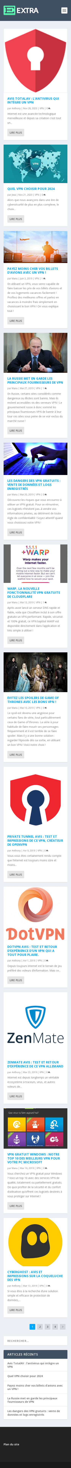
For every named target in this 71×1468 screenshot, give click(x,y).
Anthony (16, 108)
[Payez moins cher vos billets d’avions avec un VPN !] (36, 247)
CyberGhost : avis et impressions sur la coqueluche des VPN (35, 1276)
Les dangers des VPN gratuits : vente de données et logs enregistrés (34, 485)
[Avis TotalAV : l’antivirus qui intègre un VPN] (36, 61)
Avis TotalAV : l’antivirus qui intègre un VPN (33, 100)
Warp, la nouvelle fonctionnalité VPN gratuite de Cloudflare (33, 593)
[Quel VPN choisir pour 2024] (36, 164)
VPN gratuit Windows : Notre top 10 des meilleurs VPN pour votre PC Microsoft (33, 1158)
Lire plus (16, 132)
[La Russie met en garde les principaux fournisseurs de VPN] (36, 353)
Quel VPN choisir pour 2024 (31, 189)
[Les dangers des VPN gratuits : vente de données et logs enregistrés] (36, 459)
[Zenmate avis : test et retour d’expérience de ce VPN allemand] (36, 1024)
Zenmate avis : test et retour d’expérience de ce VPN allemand (35, 1064)
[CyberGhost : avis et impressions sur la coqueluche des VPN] (36, 1242)
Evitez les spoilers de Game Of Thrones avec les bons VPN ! (33, 700)
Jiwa (14, 194)
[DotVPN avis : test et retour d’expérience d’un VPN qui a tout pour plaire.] (36, 914)
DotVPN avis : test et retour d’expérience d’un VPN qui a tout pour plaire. (32, 951)
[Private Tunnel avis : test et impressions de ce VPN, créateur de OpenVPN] (36, 799)
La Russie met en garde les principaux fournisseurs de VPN (35, 380)
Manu (15, 278)
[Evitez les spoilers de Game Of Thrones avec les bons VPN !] (36, 672)
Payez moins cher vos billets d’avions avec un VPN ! (32, 271)
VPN (42, 108)
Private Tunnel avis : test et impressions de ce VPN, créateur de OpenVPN (35, 840)
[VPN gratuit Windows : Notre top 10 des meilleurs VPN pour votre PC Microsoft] (36, 1128)
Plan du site (11, 1444)
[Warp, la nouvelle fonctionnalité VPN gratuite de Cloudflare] (36, 563)
